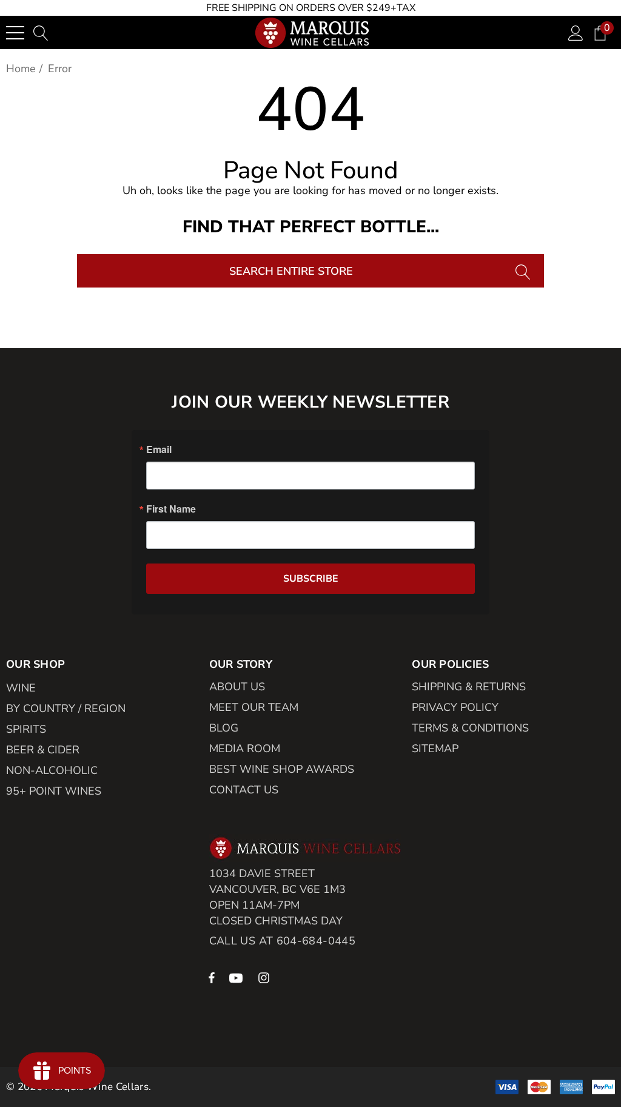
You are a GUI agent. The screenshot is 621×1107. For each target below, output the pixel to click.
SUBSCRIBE (310, 578)
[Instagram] (265, 977)
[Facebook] (211, 977)
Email (159, 449)
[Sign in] (575, 32)
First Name (171, 509)
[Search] (524, 271)
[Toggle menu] (15, 33)
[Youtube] (237, 977)
